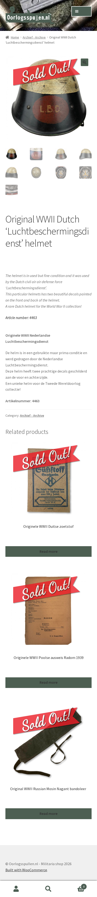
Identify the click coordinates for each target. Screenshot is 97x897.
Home (15, 37)
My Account (16, 889)
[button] (84, 62)
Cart (75, 884)
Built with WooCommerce (26, 870)
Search (48, 889)
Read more (48, 551)
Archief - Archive (34, 37)
